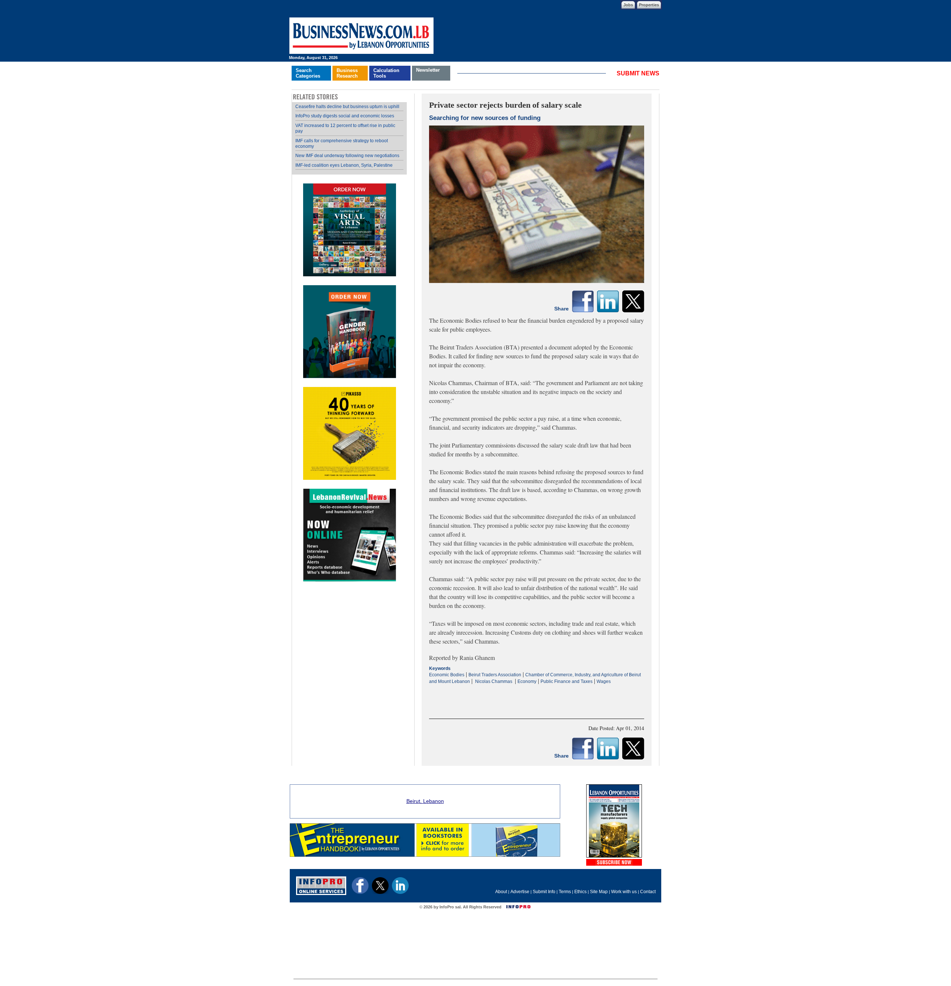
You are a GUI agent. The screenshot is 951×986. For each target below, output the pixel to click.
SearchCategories (308, 73)
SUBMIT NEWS (638, 73)
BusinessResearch (347, 73)
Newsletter (428, 70)
